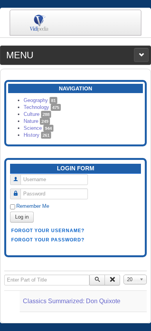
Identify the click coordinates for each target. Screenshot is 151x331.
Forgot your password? (47, 240)
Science (38, 128)
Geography (40, 100)
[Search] (97, 280)
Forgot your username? (47, 230)
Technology (41, 107)
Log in (22, 217)
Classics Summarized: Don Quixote (71, 301)
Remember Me (32, 206)
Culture (37, 114)
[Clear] (112, 280)
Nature (36, 121)
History (37, 135)
